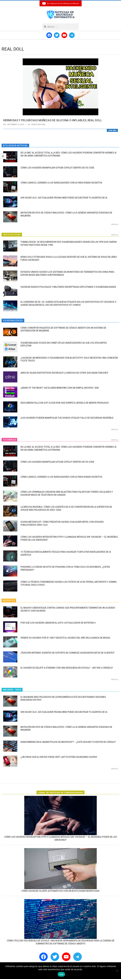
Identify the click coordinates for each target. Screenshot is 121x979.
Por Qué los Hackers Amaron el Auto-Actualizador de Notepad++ (58, 623)
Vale (61, 974)
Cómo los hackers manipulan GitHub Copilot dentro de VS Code (57, 167)
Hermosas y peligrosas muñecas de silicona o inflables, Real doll (52, 120)
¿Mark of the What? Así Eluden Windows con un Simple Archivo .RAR (59, 388)
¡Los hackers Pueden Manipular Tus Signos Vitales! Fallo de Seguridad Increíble (66, 418)
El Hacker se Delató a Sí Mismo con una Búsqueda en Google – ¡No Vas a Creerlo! (66, 668)
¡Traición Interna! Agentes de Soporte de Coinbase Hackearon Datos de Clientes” (67, 653)
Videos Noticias (38, 124)
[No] (117, 970)
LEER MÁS (112, 130)
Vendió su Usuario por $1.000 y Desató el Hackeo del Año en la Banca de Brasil (65, 638)
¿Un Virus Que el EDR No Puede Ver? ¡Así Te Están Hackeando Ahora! (58, 757)
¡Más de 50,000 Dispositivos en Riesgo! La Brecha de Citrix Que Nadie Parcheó (64, 373)
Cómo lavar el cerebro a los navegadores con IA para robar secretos (61, 182)
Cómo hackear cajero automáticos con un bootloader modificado (60, 891)
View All (115, 224)
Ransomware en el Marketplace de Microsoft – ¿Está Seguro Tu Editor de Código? (68, 742)
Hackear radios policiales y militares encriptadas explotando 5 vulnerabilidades (68, 287)
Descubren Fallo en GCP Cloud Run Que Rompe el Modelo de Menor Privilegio (64, 403)
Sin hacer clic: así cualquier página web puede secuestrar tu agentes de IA (63, 197)
